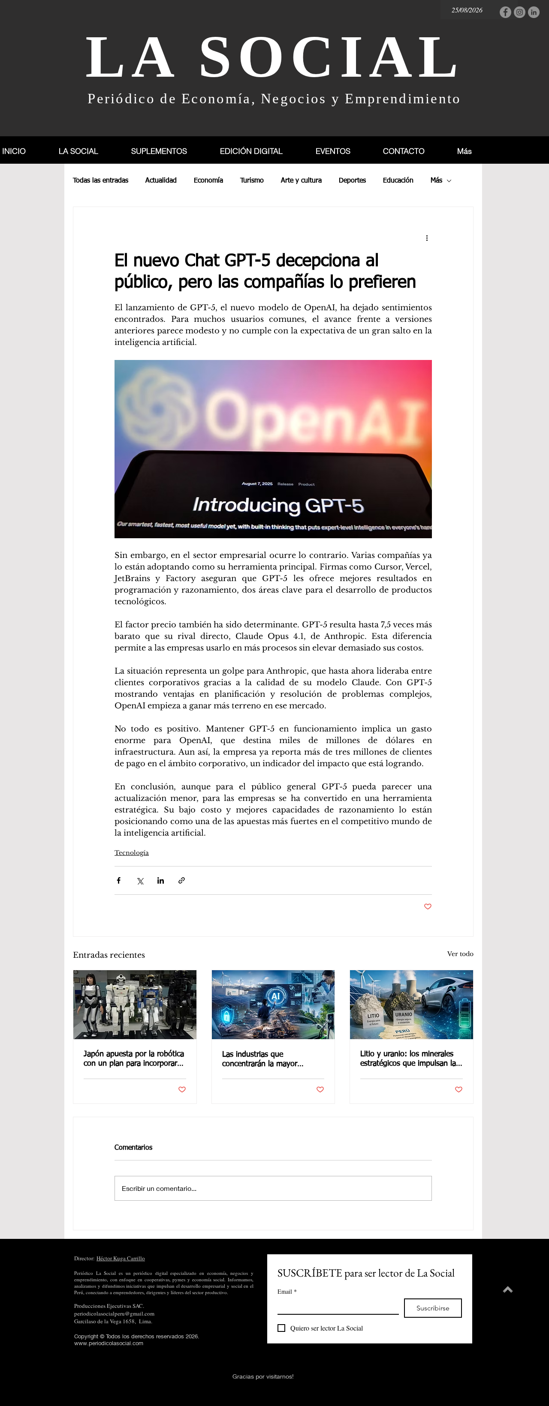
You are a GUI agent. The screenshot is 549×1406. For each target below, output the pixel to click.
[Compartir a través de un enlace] (182, 880)
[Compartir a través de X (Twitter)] (140, 880)
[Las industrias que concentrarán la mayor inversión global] (273, 1004)
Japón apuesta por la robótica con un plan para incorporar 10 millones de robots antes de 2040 (134, 1059)
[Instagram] (519, 12)
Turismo (252, 180)
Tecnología (132, 853)
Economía (208, 180)
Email (287, 1291)
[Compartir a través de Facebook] (119, 880)
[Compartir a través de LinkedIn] (161, 880)
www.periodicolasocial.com (108, 1343)
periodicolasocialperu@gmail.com (114, 1313)
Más (436, 180)
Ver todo (460, 954)
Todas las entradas (100, 180)
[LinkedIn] (534, 12)
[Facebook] (505, 12)
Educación (398, 180)
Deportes (352, 180)
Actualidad (161, 180)
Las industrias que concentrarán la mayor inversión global (259, 1060)
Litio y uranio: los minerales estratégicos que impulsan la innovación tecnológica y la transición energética (408, 1059)
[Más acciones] (427, 238)
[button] (168, 151)
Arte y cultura (301, 180)
